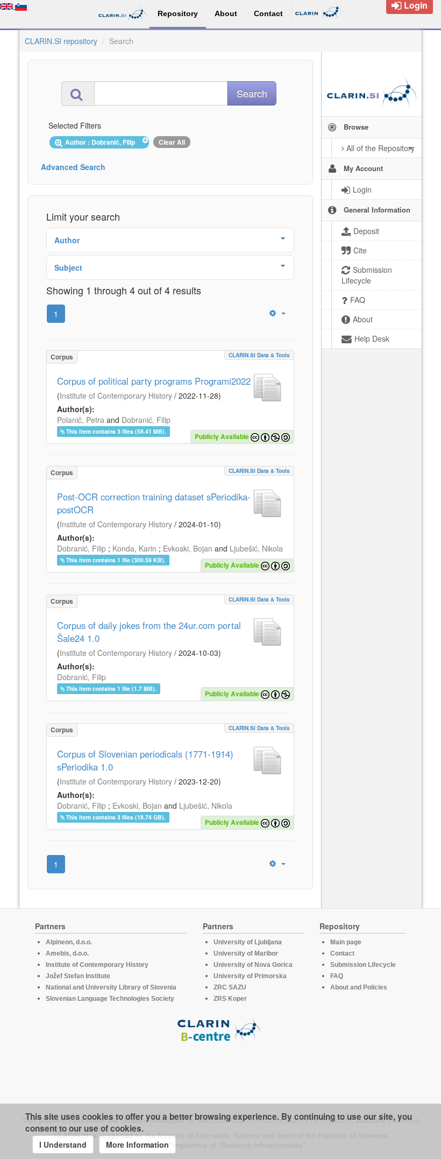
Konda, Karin (134, 548)
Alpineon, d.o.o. (69, 942)
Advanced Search (73, 166)
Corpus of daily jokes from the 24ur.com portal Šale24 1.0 (149, 632)
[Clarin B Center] (220, 1029)
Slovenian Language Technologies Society (110, 998)
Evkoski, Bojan (187, 548)
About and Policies (358, 987)
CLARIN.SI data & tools (259, 355)
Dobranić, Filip (146, 419)
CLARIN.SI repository (61, 41)
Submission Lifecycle (363, 965)
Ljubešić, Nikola (256, 548)
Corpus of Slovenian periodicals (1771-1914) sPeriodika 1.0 (145, 760)
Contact (342, 953)
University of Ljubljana (248, 942)
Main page (345, 942)
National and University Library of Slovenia (111, 987)
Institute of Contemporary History (116, 395)
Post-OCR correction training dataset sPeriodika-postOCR (154, 503)
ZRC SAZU (230, 987)
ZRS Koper (230, 998)
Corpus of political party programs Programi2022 (154, 380)
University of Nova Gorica (253, 965)
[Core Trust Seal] (220, 1073)
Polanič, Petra (80, 419)
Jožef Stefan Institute (78, 976)
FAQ (336, 976)
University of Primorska (250, 976)
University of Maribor (246, 953)
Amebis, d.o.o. (67, 953)
